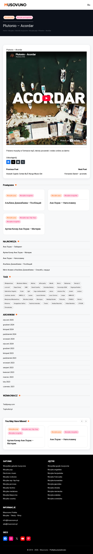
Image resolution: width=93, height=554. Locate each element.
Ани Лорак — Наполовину (63, 203)
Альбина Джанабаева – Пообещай (23, 203)
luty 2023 (6, 382)
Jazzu (51, 291)
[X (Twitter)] (13, 162)
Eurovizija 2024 (62, 287)
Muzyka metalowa (10, 491)
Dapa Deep (17, 287)
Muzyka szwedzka (55, 499)
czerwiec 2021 (9, 387)
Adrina (33, 283)
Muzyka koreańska (55, 480)
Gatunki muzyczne (21, 31)
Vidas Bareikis (70, 303)
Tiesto (46, 303)
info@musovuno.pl (10, 520)
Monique (40, 299)
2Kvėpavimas (9, 283)
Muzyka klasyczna (10, 495)
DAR (26, 287)
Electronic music (9, 473)
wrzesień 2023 (8, 363)
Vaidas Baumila (57, 303)
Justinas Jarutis (10, 295)
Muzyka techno (9, 488)
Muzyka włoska (54, 488)
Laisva (30, 295)
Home (5, 31)
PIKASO (71, 299)
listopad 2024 (8, 329)
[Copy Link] (23, 162)
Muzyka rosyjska (26, 195)
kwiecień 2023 (8, 372)
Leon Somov (53, 295)
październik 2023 (9, 358)
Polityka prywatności (58, 550)
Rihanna (7, 303)
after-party (42, 283)
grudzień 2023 (8, 348)
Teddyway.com (9, 404)
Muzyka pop (9, 17)
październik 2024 (9, 334)
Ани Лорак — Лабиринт (12, 247)
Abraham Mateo (22, 283)
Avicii (59, 283)
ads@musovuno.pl (10, 524)
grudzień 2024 (8, 325)
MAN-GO (71, 295)
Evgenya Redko (75, 287)
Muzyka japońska (54, 484)
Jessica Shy (61, 291)
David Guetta (35, 287)
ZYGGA (80, 303)
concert (7, 287)
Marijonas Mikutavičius (12, 299)
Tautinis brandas (34, 303)
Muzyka (11, 31)
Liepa (63, 295)
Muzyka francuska (55, 477)
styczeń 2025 (8, 320)
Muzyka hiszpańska (55, 473)
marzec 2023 (8, 377)
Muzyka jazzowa (9, 484)
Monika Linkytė (28, 299)
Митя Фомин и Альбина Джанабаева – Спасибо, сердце (26, 270)
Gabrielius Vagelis (10, 291)
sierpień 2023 (8, 368)
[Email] (18, 162)
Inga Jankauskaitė (39, 291)
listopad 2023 (8, 353)
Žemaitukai (8, 307)
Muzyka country (9, 499)
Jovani (71, 291)
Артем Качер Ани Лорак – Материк (23, 229)
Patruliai (62, 299)
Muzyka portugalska (24, 17)
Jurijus (79, 291)
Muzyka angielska (55, 470)
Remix (79, 299)
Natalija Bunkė (51, 299)
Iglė (28, 291)
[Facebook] (8, 162)
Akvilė (51, 283)
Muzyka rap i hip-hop (28, 218)
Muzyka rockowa (9, 477)
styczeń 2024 (8, 344)
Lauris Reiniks (40, 295)
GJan (22, 291)
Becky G (77, 283)
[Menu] (88, 5)
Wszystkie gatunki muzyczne (14, 466)
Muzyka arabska (54, 495)
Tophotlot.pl (7, 409)
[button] (82, 421)
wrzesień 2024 (8, 339)
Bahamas (67, 283)
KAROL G (22, 295)
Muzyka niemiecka (55, 491)
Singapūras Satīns (19, 303)
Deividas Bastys (49, 287)
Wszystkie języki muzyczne (58, 466)
